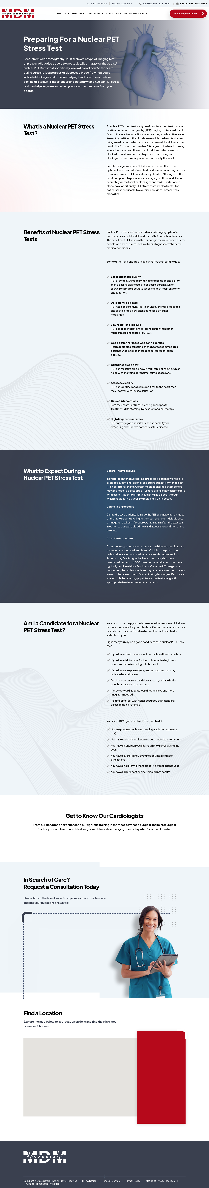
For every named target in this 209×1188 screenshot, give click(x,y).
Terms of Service (111, 1180)
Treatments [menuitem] (94, 13)
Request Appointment (185, 13)
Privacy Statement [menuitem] (122, 3)
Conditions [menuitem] (112, 13)
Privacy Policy (133, 1180)
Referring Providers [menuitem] (96, 3)
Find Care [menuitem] (77, 13)
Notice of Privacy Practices (160, 1180)
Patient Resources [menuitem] (134, 13)
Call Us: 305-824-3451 (156, 3)
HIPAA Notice (89, 1180)
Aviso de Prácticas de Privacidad (42, 1183)
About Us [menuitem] (62, 13)
